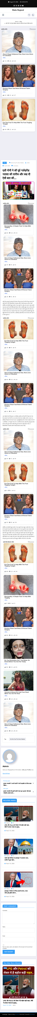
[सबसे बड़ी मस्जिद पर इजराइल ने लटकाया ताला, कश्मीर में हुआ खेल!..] (18, 846)
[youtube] (23, 5)
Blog (5, 162)
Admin (28, 162)
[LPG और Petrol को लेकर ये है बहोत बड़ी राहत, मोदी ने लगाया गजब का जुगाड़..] (18, 813)
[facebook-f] (14, 5)
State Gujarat (18, 10)
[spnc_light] (33, 15)
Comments (5, 910)
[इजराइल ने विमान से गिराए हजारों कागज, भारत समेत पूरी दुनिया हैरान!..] (18, 879)
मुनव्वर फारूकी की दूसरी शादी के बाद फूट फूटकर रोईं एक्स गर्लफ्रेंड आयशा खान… (17, 792)
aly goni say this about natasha (17, 162)
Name (4, 927)
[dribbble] (18, 5)
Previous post (6, 780)
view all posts (6, 773)
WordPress (17, 1014)
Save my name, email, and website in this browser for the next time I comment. (18, 947)
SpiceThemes (32, 1014)
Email (4, 936)
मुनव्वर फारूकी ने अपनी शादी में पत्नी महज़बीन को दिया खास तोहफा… (17, 784)
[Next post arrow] (33, 792)
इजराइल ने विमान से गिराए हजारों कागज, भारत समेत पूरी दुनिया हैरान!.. (16, 892)
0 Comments (15, 165)
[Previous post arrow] (33, 783)
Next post (5, 788)
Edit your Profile (26, 769)
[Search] (29, 15)
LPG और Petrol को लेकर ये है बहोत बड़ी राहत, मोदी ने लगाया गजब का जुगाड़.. (17, 826)
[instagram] (20, 5)
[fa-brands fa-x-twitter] (16, 5)
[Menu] (3, 15)
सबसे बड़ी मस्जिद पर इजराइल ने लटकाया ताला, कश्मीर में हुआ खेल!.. (17, 859)
